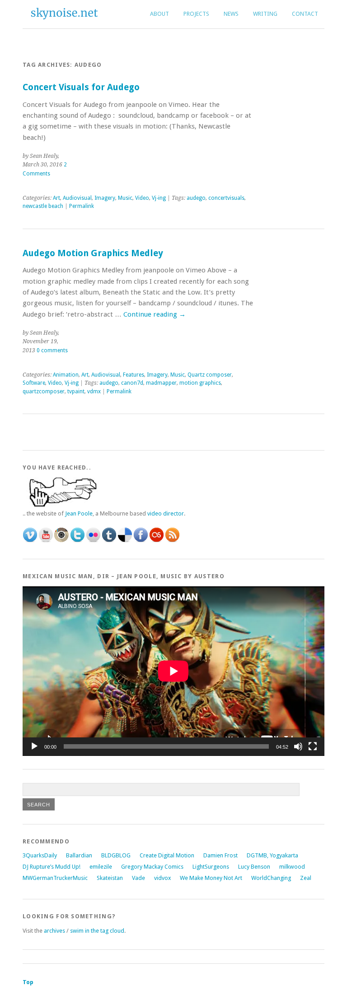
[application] (173, 671)
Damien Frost (220, 855)
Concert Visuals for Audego (81, 87)
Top (28, 982)
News (231, 13)
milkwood (292, 866)
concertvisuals (226, 198)
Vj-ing (159, 198)
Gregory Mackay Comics (152, 866)
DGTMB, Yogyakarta (272, 855)
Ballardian (79, 855)
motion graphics (200, 383)
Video (142, 198)
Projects (196, 13)
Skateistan (110, 878)
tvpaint (75, 391)
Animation (66, 375)
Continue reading (154, 314)
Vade (138, 878)
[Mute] (298, 746)
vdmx (94, 391)
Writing (265, 13)
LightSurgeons (210, 866)
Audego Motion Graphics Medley (93, 253)
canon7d (132, 383)
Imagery (104, 198)
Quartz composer (210, 375)
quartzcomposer (44, 391)
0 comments (52, 350)
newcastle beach (43, 206)
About (159, 13)
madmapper (161, 383)
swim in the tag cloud (97, 930)
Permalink (81, 206)
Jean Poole (79, 513)
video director (165, 513)
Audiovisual (77, 198)
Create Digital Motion (167, 855)
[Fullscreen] (312, 746)
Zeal (305, 878)
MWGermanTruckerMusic (55, 878)
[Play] (34, 746)
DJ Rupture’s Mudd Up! (51, 866)
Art (56, 198)
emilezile (100, 866)
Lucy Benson (254, 866)
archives (53, 930)
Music (125, 198)
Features (133, 375)
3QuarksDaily (40, 855)
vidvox (162, 878)
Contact (305, 13)
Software (34, 383)
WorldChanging (271, 878)
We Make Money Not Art (211, 878)
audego (196, 198)
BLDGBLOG (116, 855)
